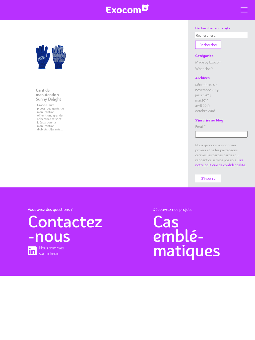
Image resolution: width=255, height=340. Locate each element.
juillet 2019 (203, 95)
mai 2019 (201, 100)
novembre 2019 (207, 90)
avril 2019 (202, 105)
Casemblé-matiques (186, 236)
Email (200, 126)
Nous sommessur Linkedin (51, 250)
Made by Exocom (208, 62)
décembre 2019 (206, 84)
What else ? (204, 68)
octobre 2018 (205, 111)
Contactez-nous (65, 228)
